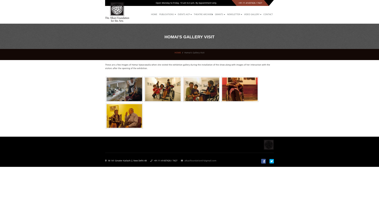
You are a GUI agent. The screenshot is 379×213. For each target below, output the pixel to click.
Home (154, 14)
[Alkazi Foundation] (117, 11)
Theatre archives (203, 14)
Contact (268, 14)
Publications (166, 14)
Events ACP (184, 14)
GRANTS (219, 14)
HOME (178, 52)
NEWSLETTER (233, 14)
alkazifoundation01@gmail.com (200, 160)
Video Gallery (251, 14)
